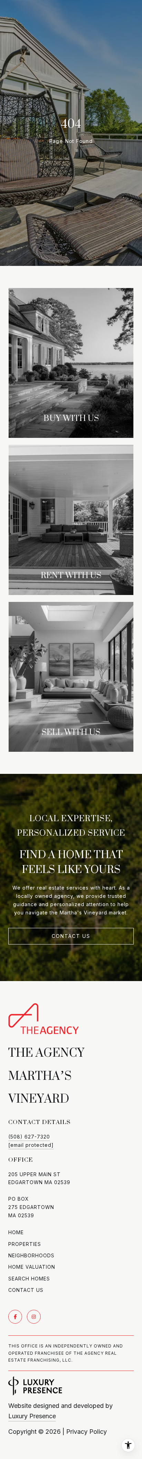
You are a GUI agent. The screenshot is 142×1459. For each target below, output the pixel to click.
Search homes (29, 1279)
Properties (24, 1244)
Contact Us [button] (71, 936)
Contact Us (25, 1290)
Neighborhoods (31, 1255)
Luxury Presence (32, 1416)
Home (16, 1232)
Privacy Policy (86, 1431)
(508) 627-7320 (29, 1137)
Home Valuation (31, 1267)
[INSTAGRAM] (34, 1317)
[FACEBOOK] (15, 1317)
